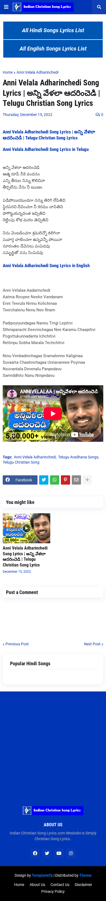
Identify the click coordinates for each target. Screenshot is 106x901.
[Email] (76, 480)
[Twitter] (43, 480)
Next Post (92, 644)
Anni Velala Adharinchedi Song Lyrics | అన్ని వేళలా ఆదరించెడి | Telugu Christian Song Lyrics (25, 556)
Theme (85, 875)
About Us (37, 884)
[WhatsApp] (54, 480)
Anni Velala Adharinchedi (37, 72)
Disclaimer (83, 884)
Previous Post (17, 644)
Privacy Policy (53, 891)
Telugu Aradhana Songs (78, 457)
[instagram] (71, 853)
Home (8, 72)
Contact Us (60, 884)
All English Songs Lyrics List (53, 48)
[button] (6, 7)
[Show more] (87, 480)
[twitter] (47, 853)
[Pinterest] (65, 480)
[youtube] (59, 853)
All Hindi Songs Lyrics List (53, 30)
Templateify (42, 875)
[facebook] (35, 853)
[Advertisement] (53, 744)
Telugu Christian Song (21, 462)
